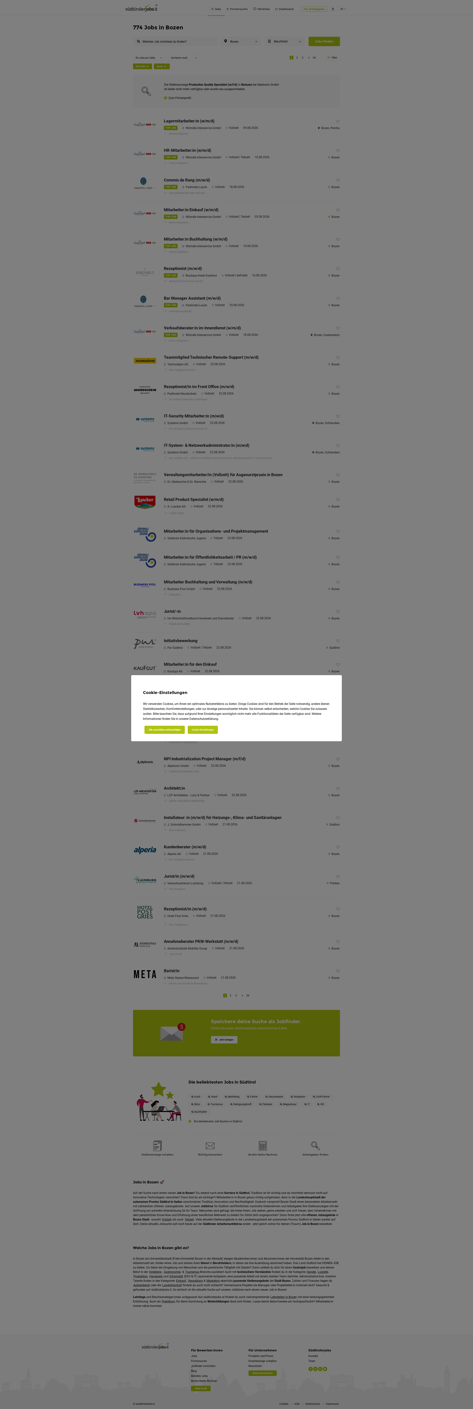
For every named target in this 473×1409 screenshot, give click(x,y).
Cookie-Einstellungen (203, 729)
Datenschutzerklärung (203, 719)
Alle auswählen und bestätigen (165, 729)
